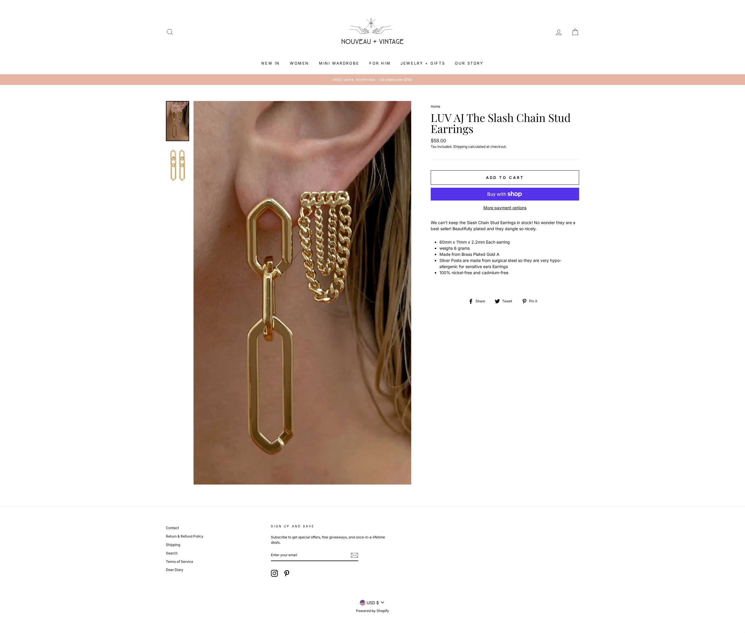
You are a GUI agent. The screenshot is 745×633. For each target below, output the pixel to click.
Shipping (460, 146)
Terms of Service (179, 561)
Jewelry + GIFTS (422, 63)
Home (435, 106)
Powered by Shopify (372, 611)
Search (172, 553)
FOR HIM (380, 63)
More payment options (504, 207)
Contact (172, 528)
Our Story (469, 63)
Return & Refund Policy (184, 536)
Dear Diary (174, 570)
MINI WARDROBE (339, 63)
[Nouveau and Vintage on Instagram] (274, 573)
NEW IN (270, 63)
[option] (372, 79)
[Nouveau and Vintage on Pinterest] (286, 573)
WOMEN (299, 63)
